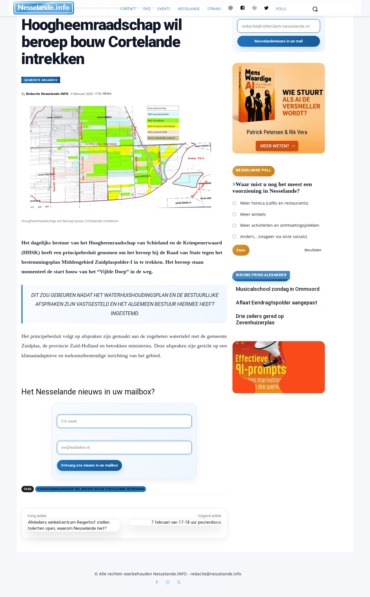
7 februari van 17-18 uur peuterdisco (186, 522)
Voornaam (65, 411)
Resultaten (312, 250)
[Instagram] (168, 583)
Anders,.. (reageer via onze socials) (273, 236)
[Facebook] (157, 583)
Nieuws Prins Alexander (261, 275)
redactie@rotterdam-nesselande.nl (83, 438)
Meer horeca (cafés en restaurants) (274, 203)
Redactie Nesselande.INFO (47, 93)
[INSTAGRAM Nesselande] (230, 9)
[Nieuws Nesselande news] (64, 8)
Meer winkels (253, 214)
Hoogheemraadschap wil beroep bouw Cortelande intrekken (90, 489)
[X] (179, 583)
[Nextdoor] (254, 9)
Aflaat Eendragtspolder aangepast (276, 303)
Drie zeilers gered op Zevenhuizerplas (260, 319)
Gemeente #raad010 (40, 80)
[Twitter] (266, 9)
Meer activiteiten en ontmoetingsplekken (279, 225)
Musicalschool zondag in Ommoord (277, 289)
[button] (315, 9)
